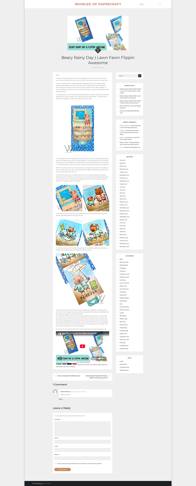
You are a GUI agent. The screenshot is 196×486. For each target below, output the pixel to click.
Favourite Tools (124, 289)
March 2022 (123, 166)
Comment (57, 419)
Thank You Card (124, 339)
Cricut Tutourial (124, 283)
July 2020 (122, 222)
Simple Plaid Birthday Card (132, 147)
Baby (121, 259)
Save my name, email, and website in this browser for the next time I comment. (79, 463)
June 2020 (123, 225)
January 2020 (124, 240)
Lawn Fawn (66, 366)
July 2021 (122, 187)
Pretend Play (123, 327)
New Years (123, 321)
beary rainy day (84, 364)
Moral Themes (47, 483)
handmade (59, 366)
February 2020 (124, 237)
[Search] (160, 4)
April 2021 (123, 196)
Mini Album (123, 316)
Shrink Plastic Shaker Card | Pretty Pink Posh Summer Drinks (129, 132)
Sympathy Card (124, 336)
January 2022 (124, 172)
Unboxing (122, 342)
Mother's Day (123, 319)
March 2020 (123, 234)
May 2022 (122, 163)
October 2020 (124, 214)
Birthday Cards (124, 262)
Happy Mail (123, 295)
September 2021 (124, 181)
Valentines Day (124, 348)
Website (56, 454)
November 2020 (124, 211)
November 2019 (124, 246)
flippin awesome (102, 364)
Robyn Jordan (124, 142)
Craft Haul (123, 280)
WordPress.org (124, 370)
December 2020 (124, 208)
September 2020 (124, 216)
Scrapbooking (124, 330)
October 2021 (124, 178)
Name (56, 438)
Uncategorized (124, 345)
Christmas (123, 271)
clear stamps (93, 364)
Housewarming (124, 307)
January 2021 (123, 205)
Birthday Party (124, 265)
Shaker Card (123, 333)
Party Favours (124, 324)
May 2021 (122, 193)
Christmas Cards (124, 274)
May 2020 (122, 228)
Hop (121, 304)
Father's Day (123, 286)
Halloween (123, 292)
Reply (61, 399)
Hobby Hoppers (124, 298)
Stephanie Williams (84, 362)
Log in (121, 361)
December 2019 (124, 243)
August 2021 (123, 184)
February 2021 (124, 202)
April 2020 (123, 231)
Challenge (123, 268)
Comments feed (124, 367)
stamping (72, 366)
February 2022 (124, 169)
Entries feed (123, 364)
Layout (122, 313)
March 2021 (123, 199)
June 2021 (123, 190)
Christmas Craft (124, 277)
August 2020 (123, 219)
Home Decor (123, 301)
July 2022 (122, 160)
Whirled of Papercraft (98, 4)
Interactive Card (98, 67)
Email (56, 446)
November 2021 (124, 175)
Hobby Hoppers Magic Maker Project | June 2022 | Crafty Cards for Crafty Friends (130, 91)
